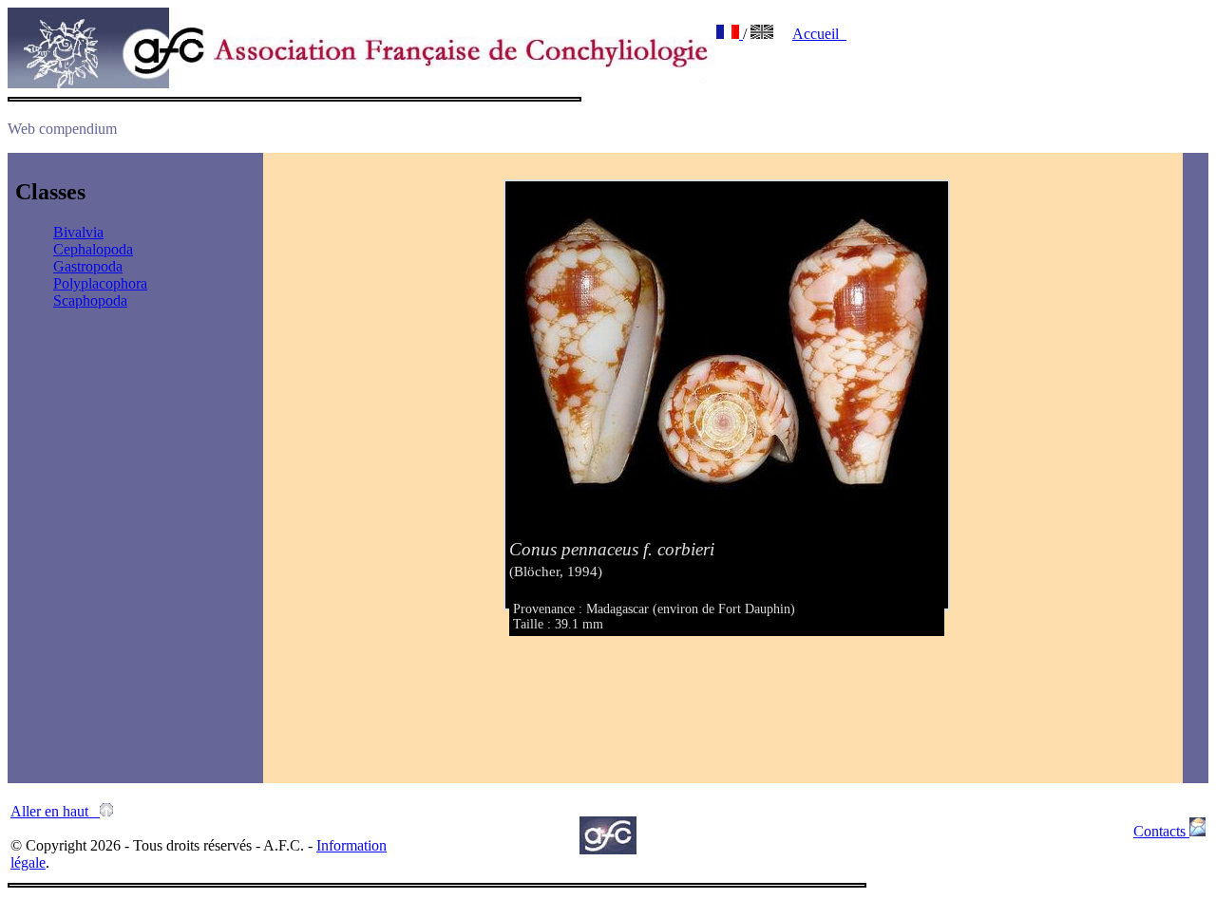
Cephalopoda (93, 249)
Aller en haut (55, 811)
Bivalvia (78, 232)
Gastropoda (88, 266)
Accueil (819, 34)
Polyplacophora (100, 283)
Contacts (1161, 831)
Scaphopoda (90, 300)
